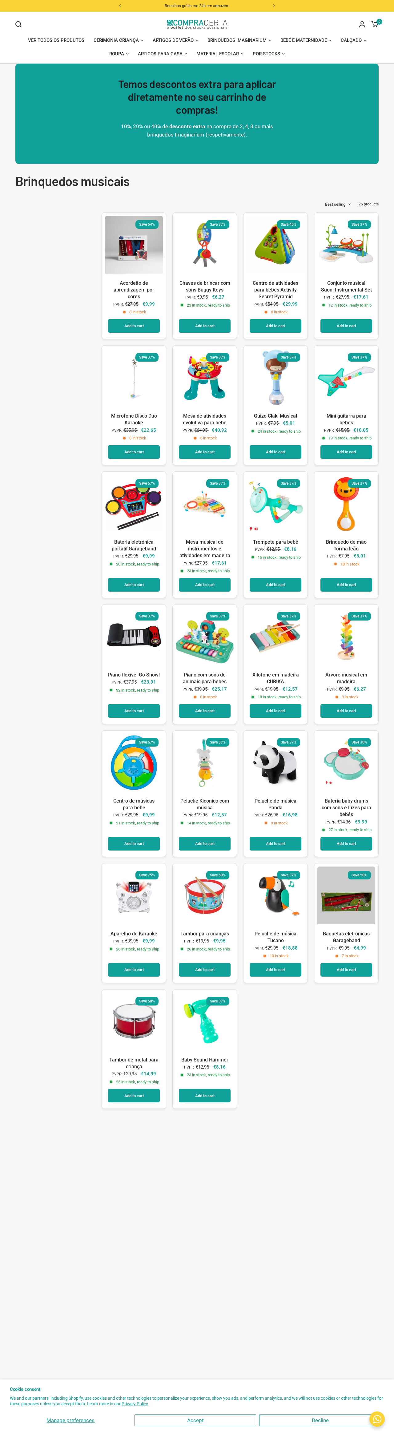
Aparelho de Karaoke (134, 934)
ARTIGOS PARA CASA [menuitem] (160, 54)
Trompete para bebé (275, 542)
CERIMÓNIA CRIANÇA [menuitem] (116, 40)
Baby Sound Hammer (204, 1060)
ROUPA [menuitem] (116, 54)
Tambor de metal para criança (134, 1063)
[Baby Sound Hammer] (205, 1021)
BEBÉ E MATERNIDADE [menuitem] (303, 40)
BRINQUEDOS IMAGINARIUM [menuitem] (237, 40)
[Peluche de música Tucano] (275, 895)
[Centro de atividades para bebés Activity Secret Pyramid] (275, 245)
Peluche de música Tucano (275, 937)
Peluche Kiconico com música (204, 804)
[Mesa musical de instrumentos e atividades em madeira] (205, 504)
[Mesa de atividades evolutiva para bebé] (205, 378)
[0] (373, 24)
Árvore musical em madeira (346, 678)
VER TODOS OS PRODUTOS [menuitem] (56, 40)
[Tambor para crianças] (205, 895)
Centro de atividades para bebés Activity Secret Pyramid (275, 290)
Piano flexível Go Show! (134, 675)
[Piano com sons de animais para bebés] (205, 636)
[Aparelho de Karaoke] (134, 895)
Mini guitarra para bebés (346, 419)
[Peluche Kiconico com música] (205, 762)
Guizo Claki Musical (275, 416)
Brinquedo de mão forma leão (346, 545)
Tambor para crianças (204, 934)
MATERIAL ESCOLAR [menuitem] (217, 54)
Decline (320, 1420)
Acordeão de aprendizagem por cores (134, 290)
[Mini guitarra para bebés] (346, 378)
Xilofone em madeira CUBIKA (275, 678)
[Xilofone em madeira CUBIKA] (275, 636)
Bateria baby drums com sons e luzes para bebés (346, 808)
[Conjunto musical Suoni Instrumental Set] (346, 245)
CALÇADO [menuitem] (351, 40)
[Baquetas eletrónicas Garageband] (346, 895)
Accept (195, 1420)
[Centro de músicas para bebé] (134, 762)
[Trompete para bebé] (275, 504)
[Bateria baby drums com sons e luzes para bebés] (346, 762)
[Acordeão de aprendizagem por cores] (134, 245)
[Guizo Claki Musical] (275, 378)
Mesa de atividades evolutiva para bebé (205, 419)
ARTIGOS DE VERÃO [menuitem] (173, 40)
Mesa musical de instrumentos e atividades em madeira (204, 549)
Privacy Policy (135, 1403)
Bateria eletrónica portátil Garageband (134, 545)
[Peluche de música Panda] (275, 762)
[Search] (20, 24)
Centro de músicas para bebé (134, 804)
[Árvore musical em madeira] (346, 636)
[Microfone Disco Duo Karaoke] (134, 378)
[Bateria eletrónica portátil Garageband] (134, 504)
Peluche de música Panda (275, 804)
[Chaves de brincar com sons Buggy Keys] (205, 245)
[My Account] (362, 24)
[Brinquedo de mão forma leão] (346, 504)
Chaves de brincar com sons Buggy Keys (204, 286)
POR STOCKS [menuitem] (266, 54)
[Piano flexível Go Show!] (134, 636)
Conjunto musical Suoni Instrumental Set (346, 286)
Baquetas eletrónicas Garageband (346, 937)
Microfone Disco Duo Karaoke (134, 419)
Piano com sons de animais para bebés (205, 678)
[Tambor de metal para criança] (134, 1021)
